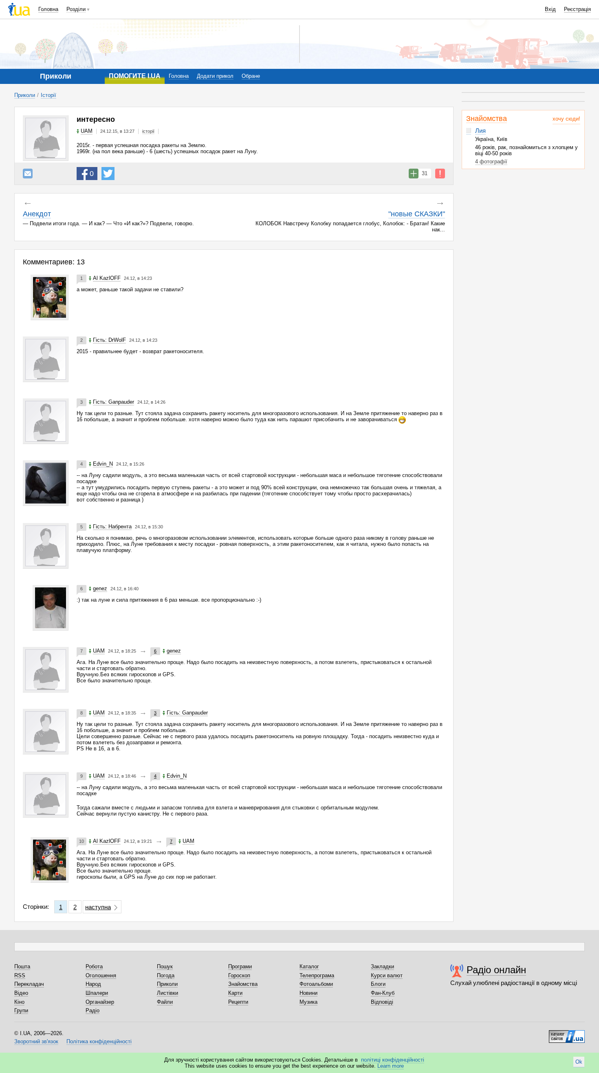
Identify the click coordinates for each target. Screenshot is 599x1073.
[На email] (28, 173)
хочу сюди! (566, 119)
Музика (308, 1002)
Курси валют (387, 975)
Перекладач (29, 984)
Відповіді (382, 1002)
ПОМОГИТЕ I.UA (135, 76)
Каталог (309, 966)
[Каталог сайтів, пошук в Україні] (567, 1033)
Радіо (92, 1010)
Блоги (378, 984)
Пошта (22, 966)
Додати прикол (215, 76)
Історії (48, 95)
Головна (48, 9)
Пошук (165, 966)
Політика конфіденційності (99, 1041)
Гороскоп (239, 975)
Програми (240, 966)
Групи (21, 1010)
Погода (165, 975)
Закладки (382, 966)
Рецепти (238, 1002)
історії (148, 131)
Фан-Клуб (382, 993)
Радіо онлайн (496, 969)
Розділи (76, 9)
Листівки (167, 993)
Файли (165, 1002)
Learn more (390, 1066)
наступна (98, 907)
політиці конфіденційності (392, 1060)
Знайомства (486, 118)
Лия (480, 130)
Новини (308, 993)
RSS (19, 975)
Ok (578, 1062)
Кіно (19, 1002)
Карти (235, 993)
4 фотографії (491, 161)
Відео (21, 993)
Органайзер (100, 1002)
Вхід (550, 9)
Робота (94, 966)
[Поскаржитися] (440, 173)
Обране (251, 76)
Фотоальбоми (316, 984)
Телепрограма (317, 975)
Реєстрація (577, 9)
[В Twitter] (108, 173)
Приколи (24, 95)
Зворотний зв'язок (36, 1041)
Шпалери (97, 993)
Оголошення (101, 975)
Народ (93, 984)
